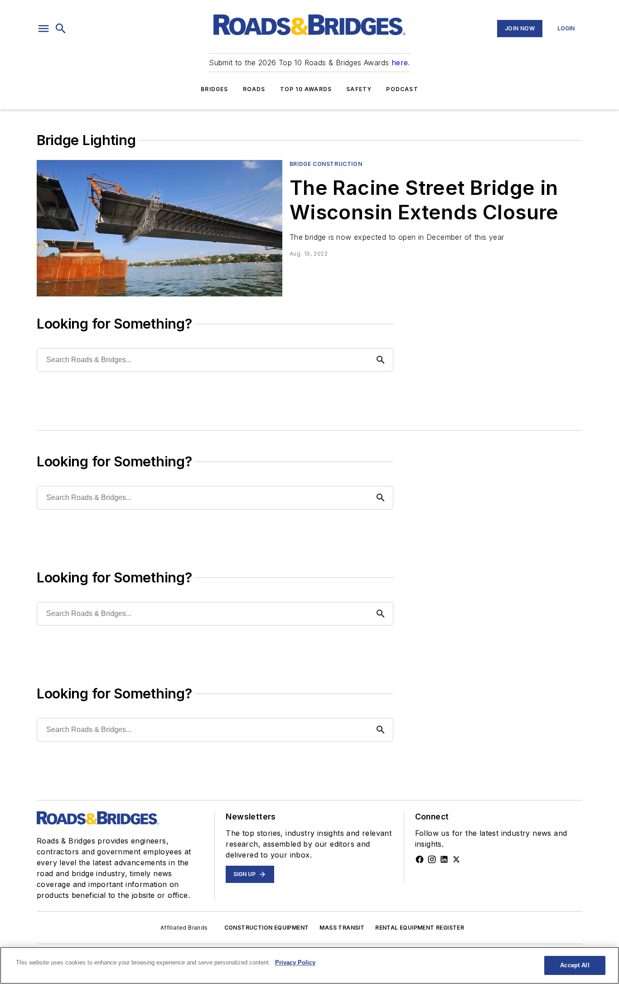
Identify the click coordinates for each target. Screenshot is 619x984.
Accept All (574, 965)
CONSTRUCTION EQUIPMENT (266, 927)
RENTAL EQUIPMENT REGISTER (419, 927)
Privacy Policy (295, 962)
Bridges (214, 89)
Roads (254, 89)
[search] (61, 28)
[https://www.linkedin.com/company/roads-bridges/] (444, 859)
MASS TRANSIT (341, 927)
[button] (43, 28)
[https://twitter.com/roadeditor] (456, 859)
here (400, 62)
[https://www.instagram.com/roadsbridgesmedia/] (431, 859)
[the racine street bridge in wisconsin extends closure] (159, 228)
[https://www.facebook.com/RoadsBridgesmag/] (419, 859)
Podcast (402, 89)
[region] (309, 965)
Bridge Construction (326, 163)
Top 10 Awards (306, 89)
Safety (359, 89)
